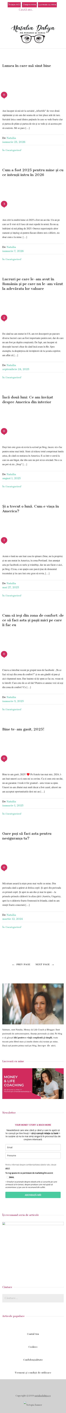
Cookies (33, 1347)
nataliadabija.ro (43, 1395)
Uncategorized (13, 150)
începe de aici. (47, 1045)
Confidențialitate (33, 1360)
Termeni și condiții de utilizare (33, 1372)
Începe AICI (14, 4)
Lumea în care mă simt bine (26, 66)
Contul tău (33, 1334)
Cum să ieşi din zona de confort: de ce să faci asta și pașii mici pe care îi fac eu (33, 620)
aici (7, 1168)
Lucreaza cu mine (47, 4)
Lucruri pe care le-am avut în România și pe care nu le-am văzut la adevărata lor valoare (32, 284)
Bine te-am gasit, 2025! (23, 729)
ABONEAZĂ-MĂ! (33, 1194)
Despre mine (29, 4)
